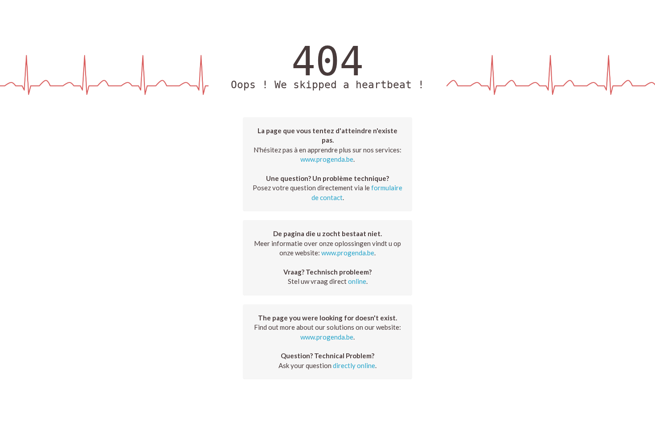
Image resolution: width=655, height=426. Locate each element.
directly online (354, 365)
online (357, 281)
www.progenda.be (326, 159)
